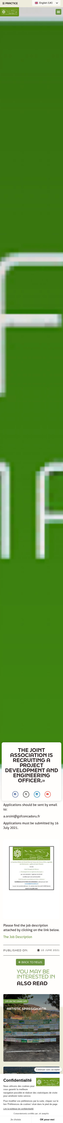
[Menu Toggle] (58, 12)
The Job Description (17, 937)
